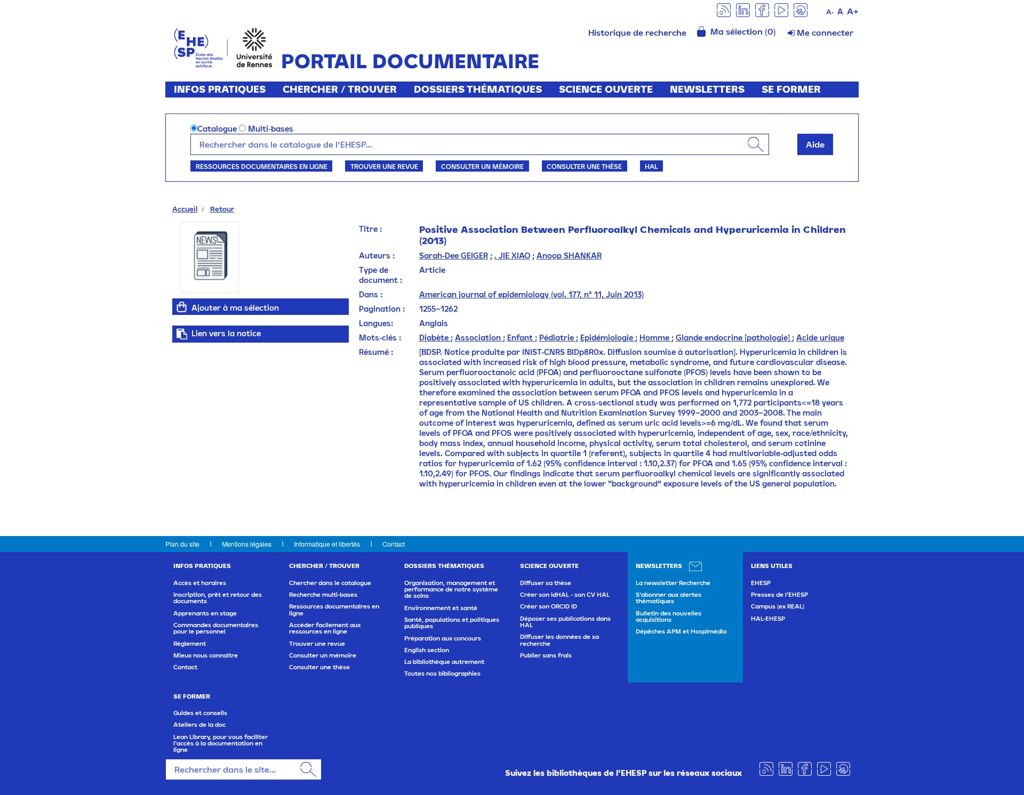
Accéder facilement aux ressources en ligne (325, 628)
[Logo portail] (223, 46)
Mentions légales (246, 543)
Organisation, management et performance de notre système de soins (451, 589)
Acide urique (820, 337)
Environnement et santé (440, 608)
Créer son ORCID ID (548, 606)
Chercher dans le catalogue (330, 583)
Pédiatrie (557, 337)
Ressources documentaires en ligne (261, 166)
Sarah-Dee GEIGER (453, 255)
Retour (222, 209)
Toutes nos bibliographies (442, 673)
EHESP (761, 583)
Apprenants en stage (205, 613)
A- (830, 12)
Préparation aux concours (442, 638)
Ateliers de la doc (199, 724)
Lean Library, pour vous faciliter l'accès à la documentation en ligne (220, 743)
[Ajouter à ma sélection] (181, 307)
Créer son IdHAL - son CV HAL (565, 594)
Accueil (184, 209)
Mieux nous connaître (205, 655)
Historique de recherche (637, 32)
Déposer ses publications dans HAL (565, 621)
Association (479, 337)
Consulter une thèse (584, 166)
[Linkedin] (743, 9)
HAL (651, 166)
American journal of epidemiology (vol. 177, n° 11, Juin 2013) (531, 294)
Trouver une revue (384, 166)
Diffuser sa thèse (545, 583)
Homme (655, 337)
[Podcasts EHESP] (800, 9)
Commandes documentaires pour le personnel (215, 628)
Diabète (435, 337)
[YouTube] (781, 9)
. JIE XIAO (512, 255)
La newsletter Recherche (673, 583)
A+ (853, 11)
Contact (393, 543)
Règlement (189, 643)
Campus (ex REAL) (777, 606)
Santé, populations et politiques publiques (451, 622)
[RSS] (724, 9)
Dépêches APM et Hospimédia (681, 631)
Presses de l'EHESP (779, 594)
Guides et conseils (200, 713)
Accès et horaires (199, 583)
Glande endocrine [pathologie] (734, 337)
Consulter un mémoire (482, 166)
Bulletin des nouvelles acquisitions (668, 616)
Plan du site (182, 543)
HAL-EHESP (768, 618)
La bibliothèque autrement (444, 662)
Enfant (521, 337)
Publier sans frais (546, 655)
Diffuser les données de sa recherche (559, 640)
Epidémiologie (607, 337)
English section (426, 650)
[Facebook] (762, 9)
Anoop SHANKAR (569, 255)
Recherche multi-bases (323, 594)
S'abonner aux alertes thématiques (668, 597)
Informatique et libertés (327, 543)
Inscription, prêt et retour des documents (217, 597)
